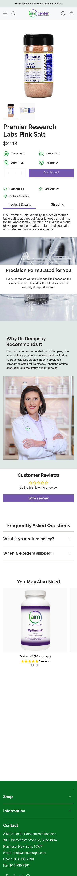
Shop (8, 796)
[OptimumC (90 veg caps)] (35, 620)
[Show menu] (5, 13)
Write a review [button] (39, 498)
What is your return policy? (29, 538)
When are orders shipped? (28, 553)
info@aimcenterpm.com (29, 852)
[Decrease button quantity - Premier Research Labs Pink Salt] (8, 173)
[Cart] (71, 13)
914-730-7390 (24, 859)
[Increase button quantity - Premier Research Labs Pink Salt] (22, 173)
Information (14, 811)
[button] (30, 661)
